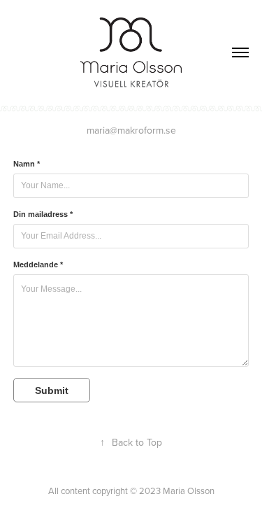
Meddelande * (38, 264)
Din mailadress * (43, 214)
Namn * (26, 164)
